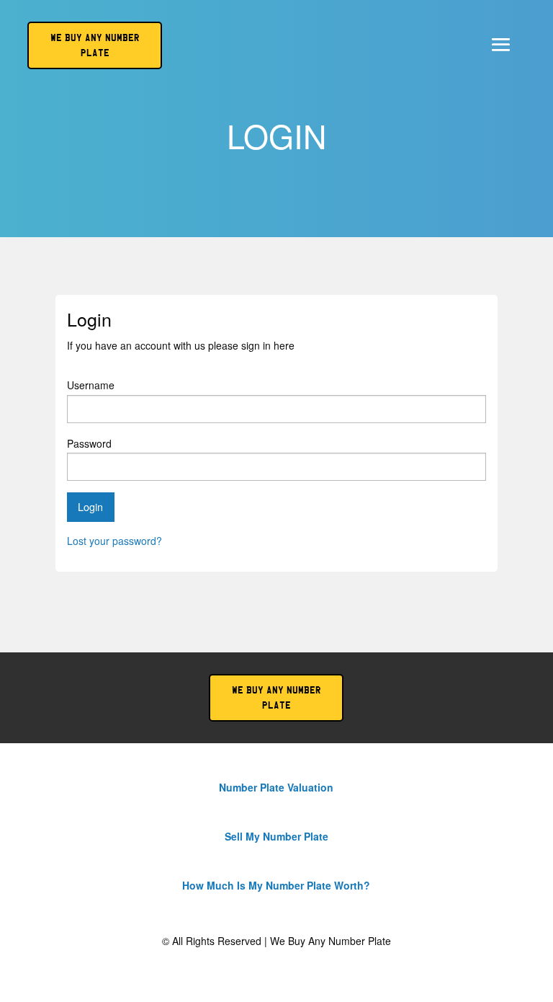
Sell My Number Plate (276, 836)
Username (90, 385)
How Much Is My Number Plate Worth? (276, 885)
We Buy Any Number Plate (276, 697)
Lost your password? (114, 540)
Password (89, 443)
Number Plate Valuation (276, 787)
